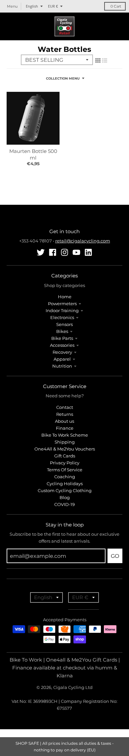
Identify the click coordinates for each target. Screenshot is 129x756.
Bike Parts (62, 338)
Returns (64, 414)
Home (64, 296)
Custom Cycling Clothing (65, 490)
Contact (64, 407)
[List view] (104, 60)
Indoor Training (62, 310)
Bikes (62, 331)
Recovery (62, 352)
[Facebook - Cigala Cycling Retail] (53, 252)
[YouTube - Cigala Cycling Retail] (76, 252)
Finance (64, 428)
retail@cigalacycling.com (82, 240)
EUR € (53, 6)
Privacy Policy (64, 462)
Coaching (64, 476)
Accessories (62, 345)
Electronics (62, 317)
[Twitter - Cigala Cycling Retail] (41, 252)
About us (64, 421)
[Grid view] (98, 60)
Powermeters (62, 303)
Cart (115, 6)
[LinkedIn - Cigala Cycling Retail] (88, 252)
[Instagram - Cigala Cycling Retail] (64, 252)
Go (115, 556)
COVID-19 (64, 504)
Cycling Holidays (65, 483)
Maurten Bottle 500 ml (33, 154)
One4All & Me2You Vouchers (64, 448)
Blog (65, 497)
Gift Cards (64, 455)
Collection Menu (63, 78)
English (32, 6)
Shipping (65, 442)
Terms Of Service (64, 469)
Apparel (62, 359)
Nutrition (62, 366)
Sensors (64, 324)
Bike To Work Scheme (64, 435)
